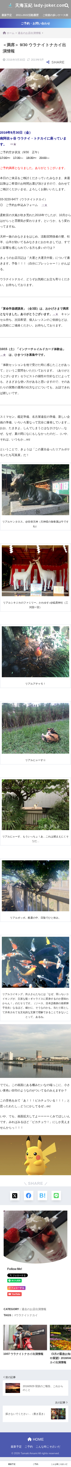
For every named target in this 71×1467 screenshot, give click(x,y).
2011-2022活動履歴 (27, 15)
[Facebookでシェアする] (28, 1195)
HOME (38, 1439)
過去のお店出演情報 (34, 1309)
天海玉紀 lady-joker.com (40, 5)
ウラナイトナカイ (27, 1315)
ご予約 (29, 1446)
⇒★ (13, 144)
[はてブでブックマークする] (42, 1195)
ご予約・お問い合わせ (35, 23)
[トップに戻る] (5, 1449)
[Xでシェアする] (14, 1195)
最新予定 (7, 15)
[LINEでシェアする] (56, 1195)
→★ (55, 314)
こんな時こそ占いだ (48, 1446)
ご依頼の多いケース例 (55, 15)
